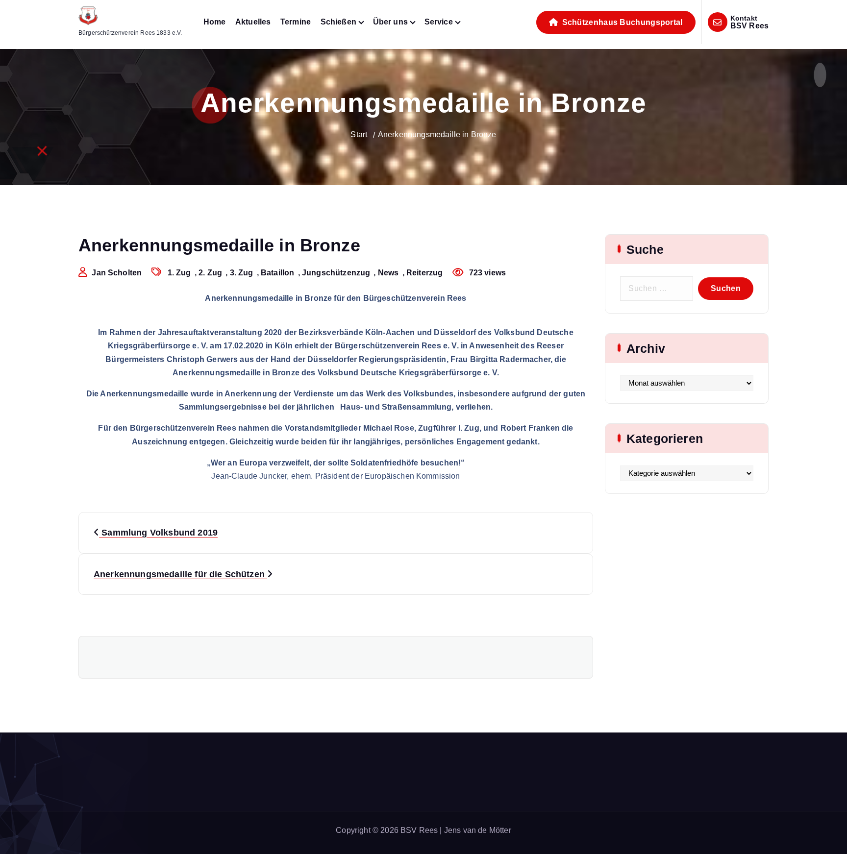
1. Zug (179, 272)
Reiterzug (424, 272)
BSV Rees (749, 26)
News (388, 272)
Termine (295, 22)
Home (214, 22)
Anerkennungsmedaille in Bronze (437, 134)
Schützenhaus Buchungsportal (621, 22)
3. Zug (241, 272)
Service (438, 22)
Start (358, 134)
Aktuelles (253, 22)
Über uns (390, 22)
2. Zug (210, 272)
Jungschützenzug (336, 272)
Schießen (338, 22)
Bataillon (277, 272)
